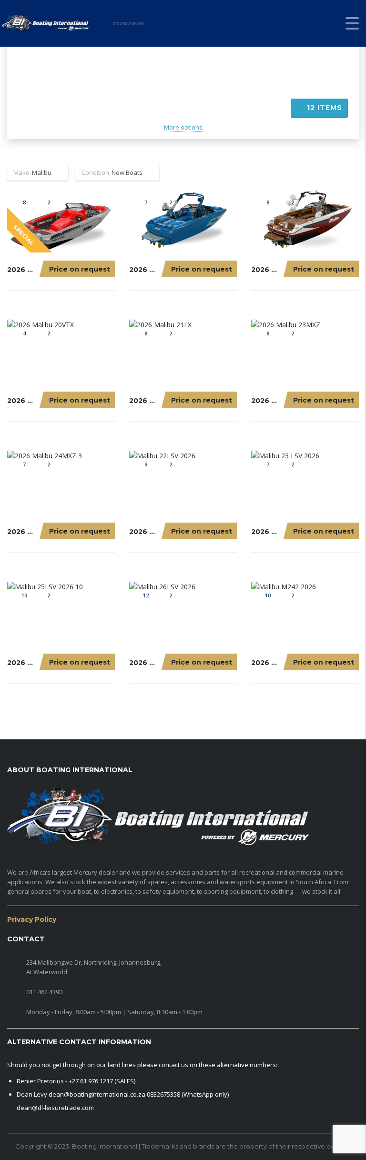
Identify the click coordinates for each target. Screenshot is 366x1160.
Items (324, 107)
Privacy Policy (31, 919)
